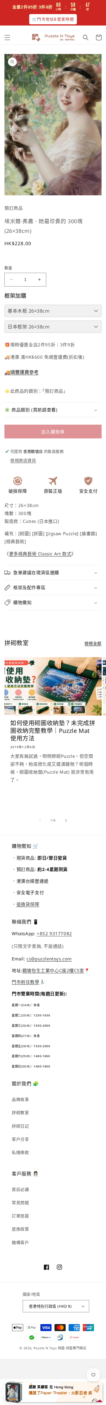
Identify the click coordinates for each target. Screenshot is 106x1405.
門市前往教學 (25, 982)
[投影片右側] (65, 820)
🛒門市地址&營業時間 (53, 19)
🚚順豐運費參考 (21, 372)
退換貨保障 (27, 904)
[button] (7, 37)
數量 (8, 267)
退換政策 (20, 1229)
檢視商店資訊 (23, 460)
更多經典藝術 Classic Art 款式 (40, 554)
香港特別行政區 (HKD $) (50, 1306)
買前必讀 (20, 1189)
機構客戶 (20, 1242)
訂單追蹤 (20, 1215)
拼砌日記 (20, 1126)
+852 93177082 (54, 933)
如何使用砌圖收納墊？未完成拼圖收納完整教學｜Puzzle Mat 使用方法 (52, 730)
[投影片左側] (40, 820)
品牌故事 (20, 1099)
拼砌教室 (20, 1112)
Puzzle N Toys (45, 1348)
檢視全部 (93, 643)
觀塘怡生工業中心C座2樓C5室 (53, 970)
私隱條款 (20, 1152)
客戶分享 (20, 1139)
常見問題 (20, 1202)
